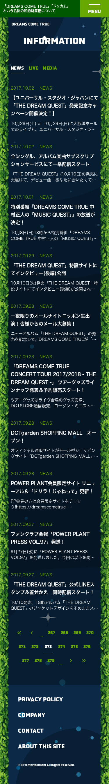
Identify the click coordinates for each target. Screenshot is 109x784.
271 (22, 647)
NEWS (17, 68)
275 (74, 647)
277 (25, 661)
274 (61, 647)
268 (64, 633)
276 (87, 647)
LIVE (33, 68)
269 (77, 633)
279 (51, 661)
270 (90, 633)
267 (51, 633)
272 (34, 647)
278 (38, 661)
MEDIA (50, 68)
